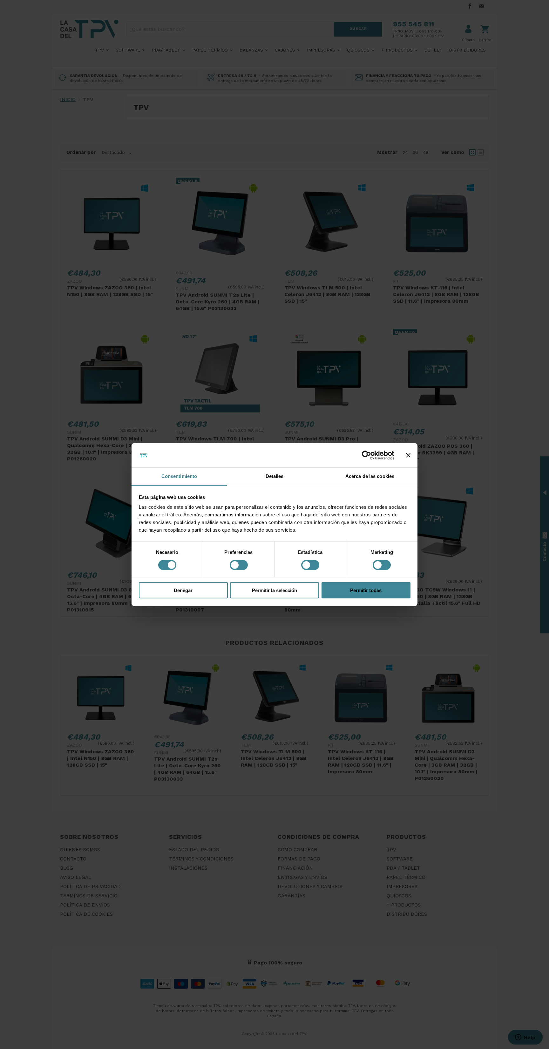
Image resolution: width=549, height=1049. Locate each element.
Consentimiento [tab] (179, 476)
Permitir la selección (274, 590)
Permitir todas (366, 590)
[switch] (239, 565)
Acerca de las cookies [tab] (369, 476)
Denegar (183, 590)
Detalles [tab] (275, 476)
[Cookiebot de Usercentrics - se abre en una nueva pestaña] (366, 455)
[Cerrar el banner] (408, 455)
